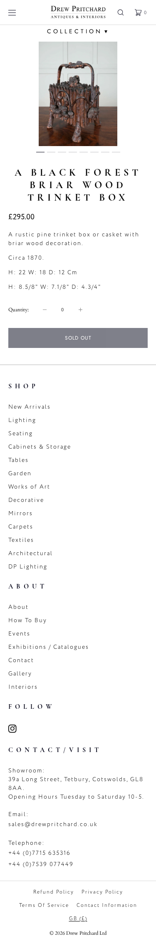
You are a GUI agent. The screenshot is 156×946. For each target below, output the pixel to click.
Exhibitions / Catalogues (48, 647)
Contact (21, 660)
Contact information (107, 905)
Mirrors (20, 513)
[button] (120, 12)
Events (19, 634)
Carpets (20, 527)
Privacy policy (102, 892)
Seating (20, 433)
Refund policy (53, 892)
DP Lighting (27, 567)
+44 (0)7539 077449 (41, 864)
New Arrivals (29, 407)
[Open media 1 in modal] (78, 94)
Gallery (20, 674)
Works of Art (29, 487)
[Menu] (18, 12)
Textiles (21, 540)
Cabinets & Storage (39, 447)
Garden (20, 473)
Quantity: (18, 310)
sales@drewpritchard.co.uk (53, 824)
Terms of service (44, 905)
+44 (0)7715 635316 (39, 853)
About (18, 607)
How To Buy (27, 620)
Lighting (22, 420)
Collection (78, 31)
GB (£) (78, 918)
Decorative (26, 500)
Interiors (23, 687)
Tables (18, 460)
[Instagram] (17, 729)
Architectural (30, 553)
